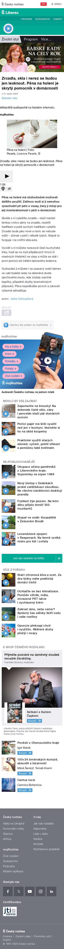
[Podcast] (3, 188)
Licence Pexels (27, 153)
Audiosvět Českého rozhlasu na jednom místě (28, 392)
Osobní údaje (23, 936)
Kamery (57, 19)
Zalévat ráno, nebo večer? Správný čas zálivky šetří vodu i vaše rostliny (39, 612)
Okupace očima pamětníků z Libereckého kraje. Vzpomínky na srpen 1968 (36, 470)
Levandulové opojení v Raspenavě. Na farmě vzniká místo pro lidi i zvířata (38, 537)
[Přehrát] (6, 176)
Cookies (7, 936)
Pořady (9, 368)
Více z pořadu (14, 569)
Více (46, 39)
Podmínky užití (42, 936)
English (7, 939)
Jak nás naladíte (43, 823)
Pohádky (10, 361)
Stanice (8, 833)
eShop (7, 839)
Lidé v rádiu (40, 833)
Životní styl (10, 39)
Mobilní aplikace (13, 871)
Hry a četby (12, 346)
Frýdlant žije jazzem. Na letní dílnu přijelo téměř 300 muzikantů (38, 504)
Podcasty (9, 866)
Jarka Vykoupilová (21, 298)
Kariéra (37, 839)
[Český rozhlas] (13, 4)
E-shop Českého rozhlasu (24, 647)
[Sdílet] (9, 188)
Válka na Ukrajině (13, 823)
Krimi (8, 354)
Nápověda (39, 828)
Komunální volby (13, 828)
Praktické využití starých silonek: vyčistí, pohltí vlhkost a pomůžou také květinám (38, 444)
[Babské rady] (32, 57)
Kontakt (38, 844)
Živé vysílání (12, 376)
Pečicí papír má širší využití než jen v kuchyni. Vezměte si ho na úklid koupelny (38, 427)
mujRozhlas (9, 336)
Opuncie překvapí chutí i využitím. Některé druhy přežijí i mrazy (35, 629)
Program (26, 19)
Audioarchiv (42, 19)
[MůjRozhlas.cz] (7, 115)
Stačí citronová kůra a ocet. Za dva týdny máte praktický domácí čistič (39, 578)
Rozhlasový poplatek (46, 849)
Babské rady (9, 98)
